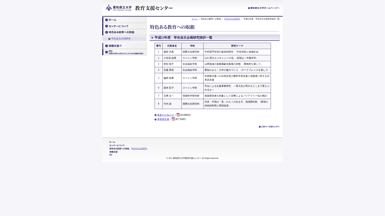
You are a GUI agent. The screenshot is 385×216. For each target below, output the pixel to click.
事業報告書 (163, 119)
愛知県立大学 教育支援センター (139, 8)
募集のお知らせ (165, 115)
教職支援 (124, 46)
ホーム (195, 19)
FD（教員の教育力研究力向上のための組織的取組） (124, 52)
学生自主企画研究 (232, 19)
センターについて (124, 26)
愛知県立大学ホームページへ (264, 8)
